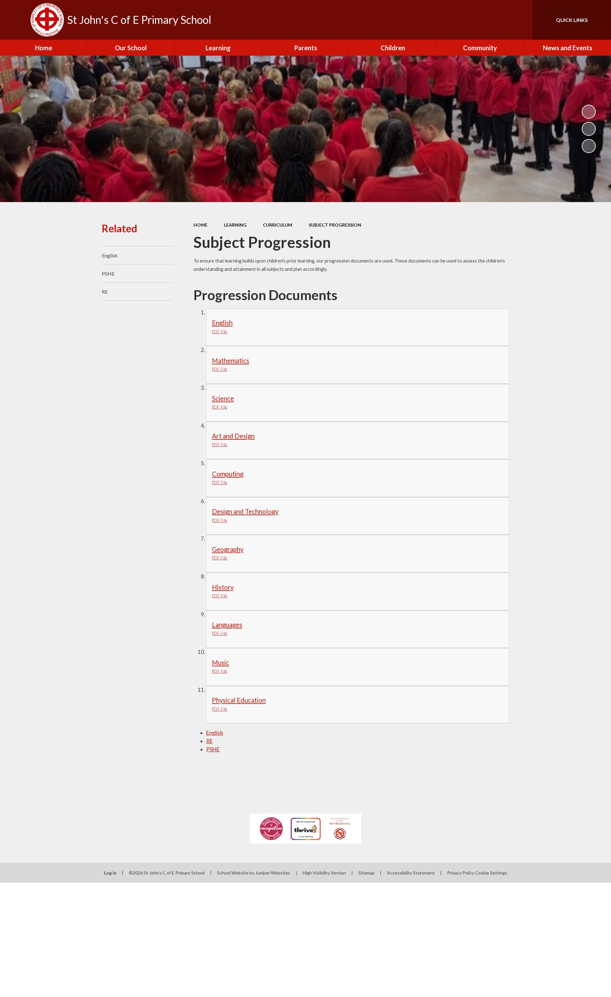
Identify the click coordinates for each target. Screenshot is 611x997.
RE (209, 741)
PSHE (213, 749)
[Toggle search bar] (521, 20)
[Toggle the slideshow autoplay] (589, 112)
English (214, 732)
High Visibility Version (324, 872)
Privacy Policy (460, 872)
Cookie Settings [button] (491, 872)
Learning (235, 225)
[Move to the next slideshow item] (589, 146)
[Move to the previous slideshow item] (589, 129)
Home (200, 225)
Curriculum (277, 225)
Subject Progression (335, 225)
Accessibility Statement (411, 872)
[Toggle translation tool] (499, 20)
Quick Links (572, 20)
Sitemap (366, 872)
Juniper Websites (272, 872)
